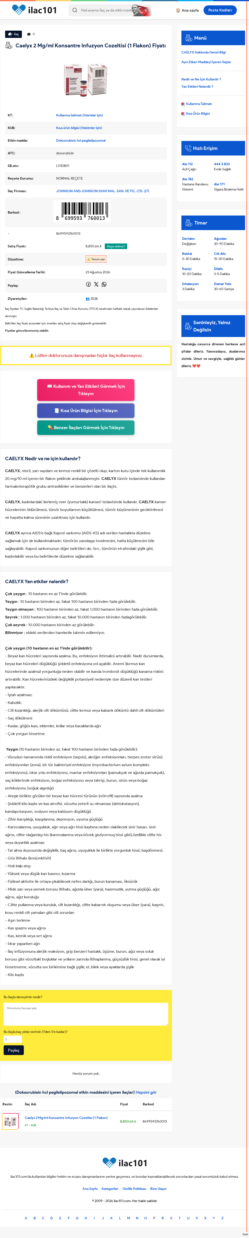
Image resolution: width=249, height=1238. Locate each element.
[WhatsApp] (104, 286)
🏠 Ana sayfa (187, 10)
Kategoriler (110, 1189)
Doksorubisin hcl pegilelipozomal (81, 141)
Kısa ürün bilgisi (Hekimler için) (79, 128)
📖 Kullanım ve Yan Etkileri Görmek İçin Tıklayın (86, 390)
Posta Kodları (220, 10)
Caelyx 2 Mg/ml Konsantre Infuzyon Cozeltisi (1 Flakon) (66, 1118)
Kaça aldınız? (116, 246)
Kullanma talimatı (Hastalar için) (79, 115)
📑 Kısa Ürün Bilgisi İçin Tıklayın (85, 410)
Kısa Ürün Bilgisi (197, 114)
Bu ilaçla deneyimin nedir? (23, 997)
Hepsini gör (146, 1092)
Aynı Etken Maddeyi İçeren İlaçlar (206, 62)
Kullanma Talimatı (198, 104)
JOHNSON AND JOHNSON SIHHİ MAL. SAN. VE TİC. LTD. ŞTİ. (103, 191)
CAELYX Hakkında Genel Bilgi (203, 52)
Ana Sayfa (90, 1189)
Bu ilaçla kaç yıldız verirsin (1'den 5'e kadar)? (36, 1032)
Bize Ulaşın (158, 1189)
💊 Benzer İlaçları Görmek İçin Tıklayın (86, 427)
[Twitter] (96, 286)
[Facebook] (89, 286)
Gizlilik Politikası (134, 1189)
